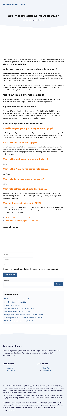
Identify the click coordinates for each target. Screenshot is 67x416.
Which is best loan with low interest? (17, 218)
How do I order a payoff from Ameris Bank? (19, 308)
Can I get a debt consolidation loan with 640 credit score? (23, 315)
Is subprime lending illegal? (13, 305)
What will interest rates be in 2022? (22, 203)
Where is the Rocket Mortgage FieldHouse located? (22, 221)
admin (41, 20)
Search (6, 281)
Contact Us (11, 370)
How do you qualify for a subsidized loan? (18, 311)
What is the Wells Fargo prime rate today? (25, 168)
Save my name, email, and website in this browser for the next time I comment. (31, 269)
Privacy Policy (46, 368)
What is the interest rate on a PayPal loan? (18, 321)
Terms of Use (46, 370)
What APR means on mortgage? (20, 142)
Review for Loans (14, 4)
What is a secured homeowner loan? (16, 299)
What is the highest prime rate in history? (25, 158)
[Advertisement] (33, 42)
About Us (10, 368)
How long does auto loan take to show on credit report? (23, 318)
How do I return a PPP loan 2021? (15, 302)
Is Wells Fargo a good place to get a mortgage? (28, 128)
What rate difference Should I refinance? (25, 188)
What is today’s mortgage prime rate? (23, 178)
